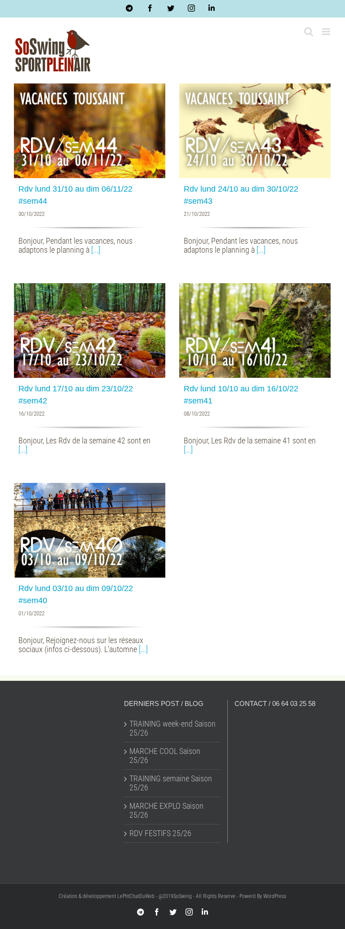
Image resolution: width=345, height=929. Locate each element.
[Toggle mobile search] (308, 31)
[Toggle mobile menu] (327, 31)
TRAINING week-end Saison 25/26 (172, 728)
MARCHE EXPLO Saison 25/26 (166, 810)
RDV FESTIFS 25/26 (160, 833)
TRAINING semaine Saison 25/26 (170, 783)
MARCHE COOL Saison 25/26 (164, 756)
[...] (95, 249)
